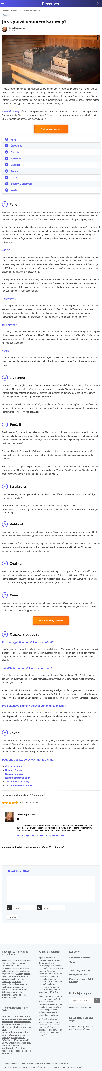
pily (16, 1035)
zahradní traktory (10, 1045)
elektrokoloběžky (22, 1021)
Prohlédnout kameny (51, 129)
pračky (27, 973)
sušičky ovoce (17, 1037)
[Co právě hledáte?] (97, 1000)
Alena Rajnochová (17, 28)
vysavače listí (23, 1043)
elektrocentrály (24, 1019)
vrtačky (12, 1043)
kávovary (21, 1027)
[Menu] (3, 3)
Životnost (16, 145)
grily (14, 1024)
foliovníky (6, 1024)
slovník (88, 1008)
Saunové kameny (11, 111)
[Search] (98, 3)
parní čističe (8, 1035)
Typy (13, 139)
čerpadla (6, 1016)
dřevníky (12, 1019)
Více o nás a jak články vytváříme (30, 835)
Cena (14, 177)
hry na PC (21, 1024)
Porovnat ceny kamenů (51, 620)
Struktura (16, 158)
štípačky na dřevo (10, 1040)
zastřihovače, (8, 1048)
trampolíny (25, 1040)
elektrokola (7, 1021)
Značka (15, 171)
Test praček (17, 1051)
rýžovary (19, 973)
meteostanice (21, 1032)
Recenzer (5, 11)
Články (14, 11)
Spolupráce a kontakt (55, 835)
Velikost (15, 165)
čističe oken (17, 1016)
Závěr (14, 190)
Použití (15, 152)
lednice (24, 976)
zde (66, 1063)
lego (29, 1027)
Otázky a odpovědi (21, 184)
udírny (5, 1043)
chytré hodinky (9, 1027)
